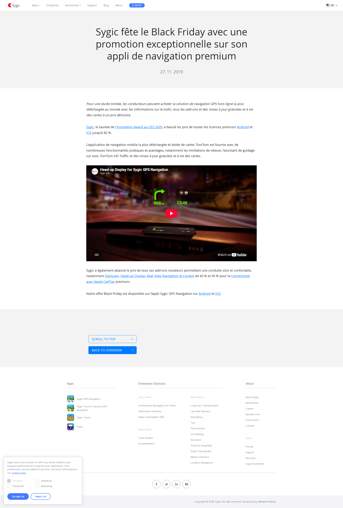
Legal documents (255, 463)
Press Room (252, 420)
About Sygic (252, 397)
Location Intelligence (202, 462)
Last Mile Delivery (200, 411)
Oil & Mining (197, 434)
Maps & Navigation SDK (151, 417)
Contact (250, 425)
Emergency (197, 417)
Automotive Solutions (149, 411)
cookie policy (19, 472)
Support (92, 5)
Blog (106, 5)
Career (249, 408)
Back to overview (107, 350)
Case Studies (145, 437)
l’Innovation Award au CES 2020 (138, 127)
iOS (88, 133)
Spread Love (253, 414)
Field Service (198, 428)
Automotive (72, 5)
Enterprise (53, 5)
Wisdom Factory (267, 501)
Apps (35, 5)
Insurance (196, 439)
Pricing (249, 446)
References (252, 402)
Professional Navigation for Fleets (157, 405)
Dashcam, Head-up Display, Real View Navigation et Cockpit (149, 276)
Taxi (193, 422)
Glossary (250, 458)
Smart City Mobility (201, 451)
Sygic (90, 127)
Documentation (146, 443)
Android (243, 127)
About (119, 5)
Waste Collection (200, 457)
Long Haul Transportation (204, 405)
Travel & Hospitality (201, 445)
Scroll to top (104, 339)
